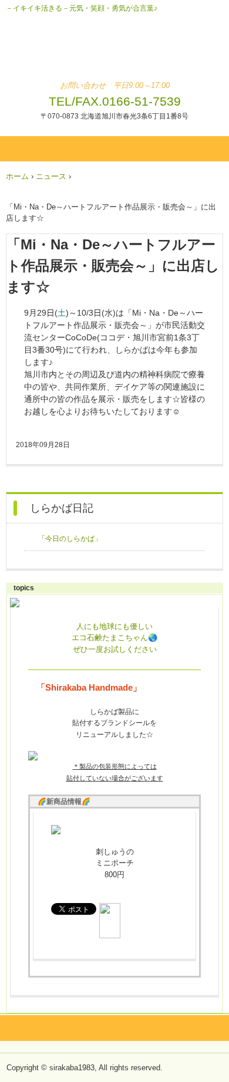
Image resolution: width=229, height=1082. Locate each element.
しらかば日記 (61, 508)
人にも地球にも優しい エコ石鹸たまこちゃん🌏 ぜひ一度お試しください (114, 638)
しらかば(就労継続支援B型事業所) (115, 51)
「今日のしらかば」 (70, 539)
